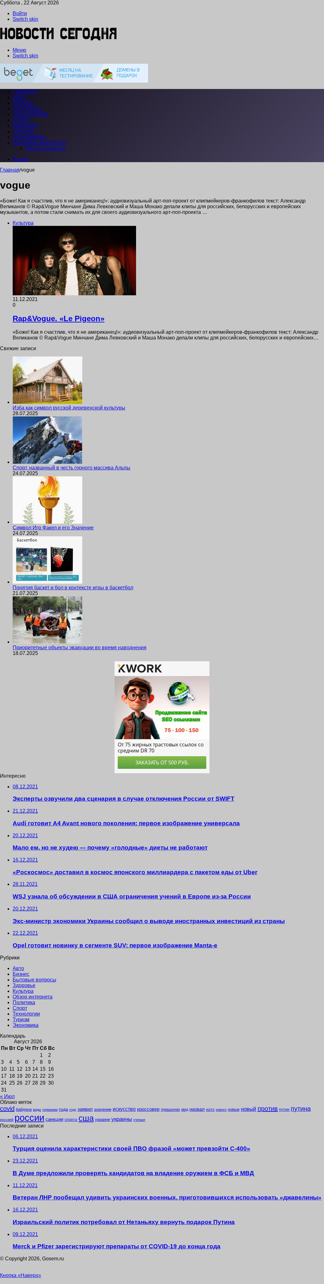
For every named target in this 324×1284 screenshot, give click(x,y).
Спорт (21, 120)
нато (210, 1109)
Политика (24, 1002)
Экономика (29, 137)
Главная (10, 170)
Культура (25, 125)
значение (102, 1109)
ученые (139, 1120)
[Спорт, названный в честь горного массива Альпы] (47, 462)
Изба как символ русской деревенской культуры (69, 407)
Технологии (30, 114)
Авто (19, 97)
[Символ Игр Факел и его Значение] (47, 522)
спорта (71, 1119)
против (268, 1108)
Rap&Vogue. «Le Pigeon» (58, 318)
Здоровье (27, 108)
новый (248, 1109)
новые (234, 1109)
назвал (197, 1109)
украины (121, 1119)
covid (7, 1108)
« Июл (7, 1096)
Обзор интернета (45, 148)
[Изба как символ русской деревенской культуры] (47, 402)
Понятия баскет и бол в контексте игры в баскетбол (73, 587)
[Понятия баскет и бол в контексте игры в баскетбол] (47, 582)
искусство (124, 1109)
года (63, 1109)
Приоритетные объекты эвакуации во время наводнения (79, 647)
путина (301, 1108)
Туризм (23, 131)
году (72, 1109)
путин (284, 1109)
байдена (24, 1109)
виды (37, 1109)
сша (86, 1118)
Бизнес (23, 103)
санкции (54, 1119)
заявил (85, 1109)
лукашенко (170, 1109)
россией (6, 1120)
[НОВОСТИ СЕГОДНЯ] (58, 39)
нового (221, 1109)
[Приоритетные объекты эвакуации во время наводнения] (47, 642)
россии (29, 1117)
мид (184, 1109)
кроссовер (148, 1109)
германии (50, 1109)
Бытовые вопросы (39, 142)
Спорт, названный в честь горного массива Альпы (71, 467)
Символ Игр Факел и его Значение (53, 527)
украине (102, 1119)
